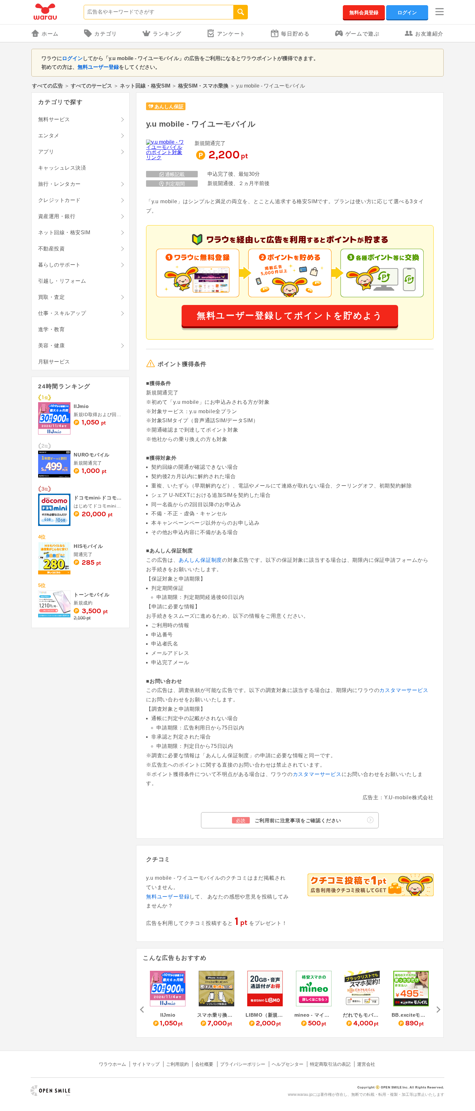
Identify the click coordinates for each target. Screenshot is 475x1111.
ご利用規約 (177, 1064)
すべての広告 (47, 86)
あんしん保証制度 (200, 560)
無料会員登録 (363, 12)
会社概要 (204, 1064)
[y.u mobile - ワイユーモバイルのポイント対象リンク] (165, 150)
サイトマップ (146, 1064)
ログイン (407, 12)
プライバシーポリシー (242, 1064)
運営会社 (366, 1064)
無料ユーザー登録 (98, 67)
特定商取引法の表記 (330, 1064)
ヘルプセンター (287, 1064)
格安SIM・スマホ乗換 (203, 86)
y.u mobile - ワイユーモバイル (201, 124)
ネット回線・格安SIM (145, 86)
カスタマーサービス (403, 690)
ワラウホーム (112, 1064)
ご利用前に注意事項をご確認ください (288, 820)
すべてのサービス (91, 86)
